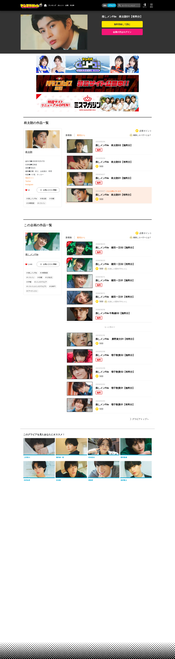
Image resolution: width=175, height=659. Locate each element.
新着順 (69, 135)
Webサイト (29, 178)
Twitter (28, 181)
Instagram (29, 184)
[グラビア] (45, 5)
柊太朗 (28, 152)
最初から (81, 135)
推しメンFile (31, 254)
